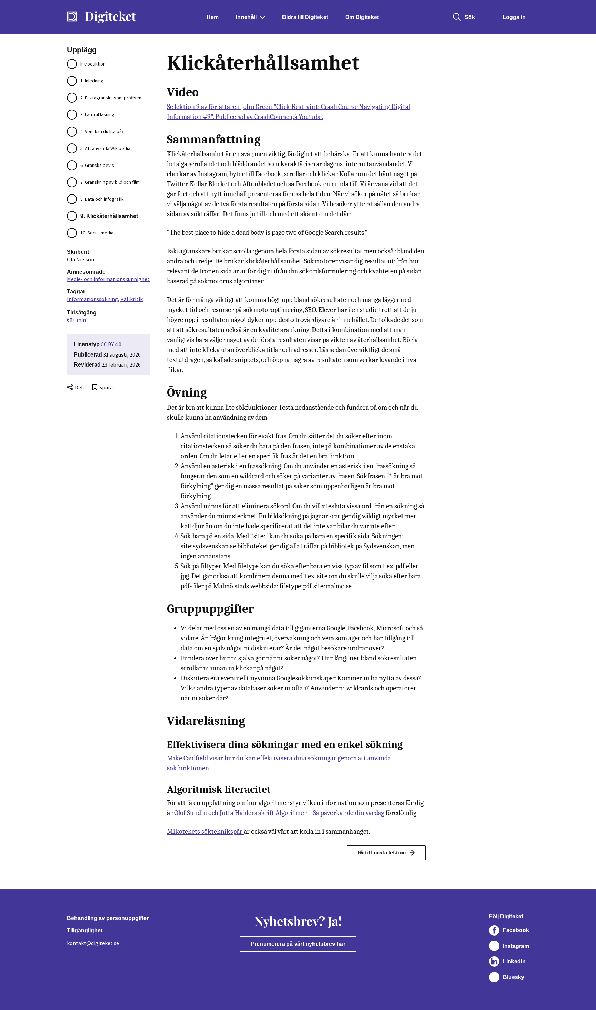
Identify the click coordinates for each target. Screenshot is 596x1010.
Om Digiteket (362, 17)
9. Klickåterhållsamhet (109, 216)
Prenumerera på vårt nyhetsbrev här (298, 944)
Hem (213, 17)
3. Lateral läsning (97, 114)
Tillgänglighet (84, 930)
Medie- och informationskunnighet (108, 279)
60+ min (76, 319)
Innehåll (246, 17)
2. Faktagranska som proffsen (110, 97)
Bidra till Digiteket (305, 17)
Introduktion (93, 64)
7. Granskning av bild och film (110, 182)
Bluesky (513, 977)
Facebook (516, 930)
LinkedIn (514, 961)
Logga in (514, 17)
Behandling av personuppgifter (108, 918)
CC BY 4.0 (111, 344)
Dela (80, 387)
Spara (106, 387)
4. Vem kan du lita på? (102, 131)
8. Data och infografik (102, 199)
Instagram (516, 946)
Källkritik (131, 299)
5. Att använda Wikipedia (105, 148)
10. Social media (96, 233)
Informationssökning (92, 299)
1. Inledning (91, 81)
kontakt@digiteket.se (93, 943)
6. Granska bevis (97, 165)
